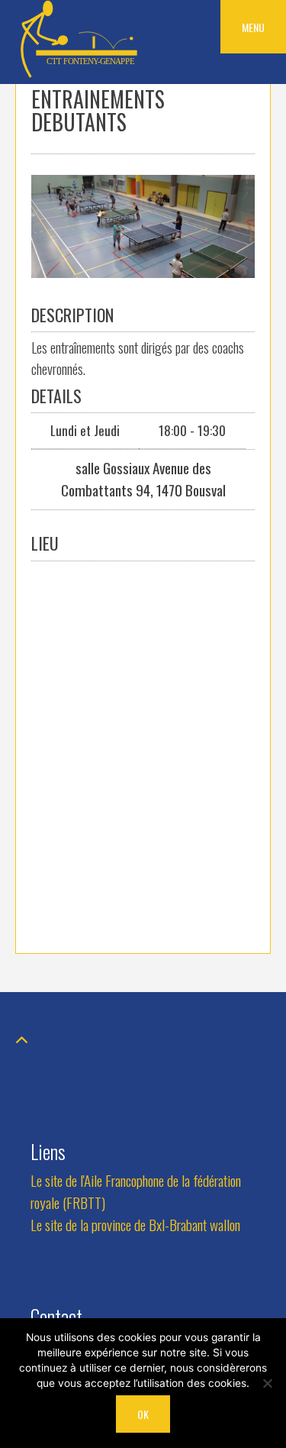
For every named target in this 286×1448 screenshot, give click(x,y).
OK (143, 1414)
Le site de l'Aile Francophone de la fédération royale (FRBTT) (136, 1191)
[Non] (267, 1383)
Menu (253, 27)
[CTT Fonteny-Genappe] (80, 74)
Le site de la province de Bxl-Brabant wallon (135, 1225)
